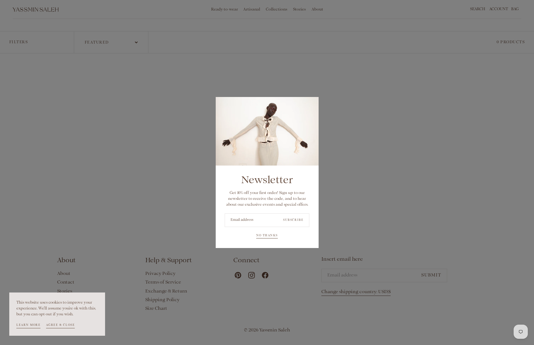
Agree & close (60, 325)
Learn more (28, 325)
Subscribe (293, 220)
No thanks (267, 235)
